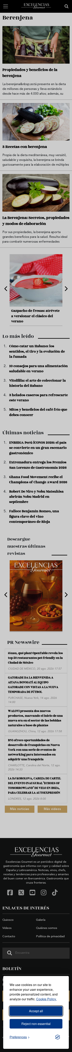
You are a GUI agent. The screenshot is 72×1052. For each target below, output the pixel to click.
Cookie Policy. (46, 999)
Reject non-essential (36, 1023)
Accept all (36, 1011)
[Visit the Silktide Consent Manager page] (57, 1037)
